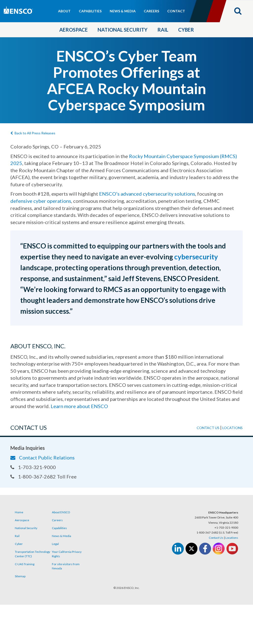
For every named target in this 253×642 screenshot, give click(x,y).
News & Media (123, 11)
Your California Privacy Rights (67, 554)
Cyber (186, 30)
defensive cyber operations (40, 201)
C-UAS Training (24, 564)
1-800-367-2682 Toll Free (47, 476)
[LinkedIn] (178, 549)
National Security (123, 30)
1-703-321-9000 (37, 467)
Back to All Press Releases (35, 133)
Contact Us (216, 537)
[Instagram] (219, 549)
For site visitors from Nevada (66, 566)
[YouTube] (232, 549)
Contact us (208, 428)
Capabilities (90, 11)
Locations (232, 428)
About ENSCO (61, 512)
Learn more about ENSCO (79, 406)
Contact (176, 11)
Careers (151, 11)
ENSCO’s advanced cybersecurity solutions (147, 194)
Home (19, 512)
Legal (55, 544)
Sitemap (20, 576)
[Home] (34, 12)
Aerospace (73, 30)
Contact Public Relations (47, 457)
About (64, 11)
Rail (162, 30)
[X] (191, 549)
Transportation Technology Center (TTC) (32, 554)
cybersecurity (196, 256)
